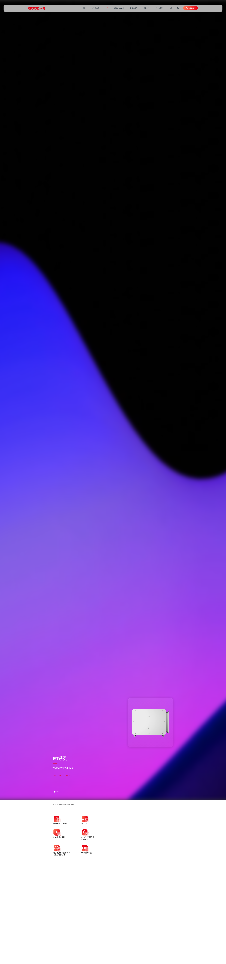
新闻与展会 (133, 8)
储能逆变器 (61, 804)
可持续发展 (159, 8)
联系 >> (68, 775)
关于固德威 (95, 8)
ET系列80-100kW (69, 804)
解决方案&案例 (119, 8)
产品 (106, 8)
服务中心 (146, 8)
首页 (84, 8)
